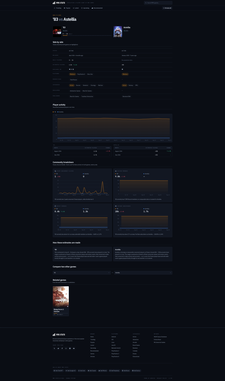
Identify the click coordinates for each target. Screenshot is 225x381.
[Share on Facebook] (62, 348)
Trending (58, 8)
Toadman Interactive (87, 96)
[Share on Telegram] (70, 348)
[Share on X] (54, 348)
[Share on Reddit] (58, 348)
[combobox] (82, 272)
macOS (113, 345)
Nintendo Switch (116, 348)
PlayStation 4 (81, 74)
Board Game (136, 345)
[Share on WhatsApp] (66, 348)
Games (92, 353)
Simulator (85, 85)
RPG (137, 85)
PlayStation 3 (115, 353)
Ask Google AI (71, 370)
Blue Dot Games (87, 91)
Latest (77, 8)
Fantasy (131, 85)
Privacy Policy (162, 378)
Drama (134, 353)
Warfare (100, 85)
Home (92, 337)
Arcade (135, 342)
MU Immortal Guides (159, 342)
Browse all (168, 8)
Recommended (98, 8)
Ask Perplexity (115, 370)
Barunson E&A (126, 96)
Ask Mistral (103, 370)
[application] (112, 128)
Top (171, 378)
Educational (136, 356)
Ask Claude (93, 370)
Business (135, 348)
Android (114, 337)
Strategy (93, 85)
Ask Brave (126, 370)
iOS (112, 339)
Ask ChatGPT (59, 370)
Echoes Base (157, 339)
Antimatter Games (75, 91)
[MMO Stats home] (59, 3)
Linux (113, 342)
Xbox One (90, 74)
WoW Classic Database (160, 337)
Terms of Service (149, 378)
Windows (72, 74)
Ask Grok (82, 370)
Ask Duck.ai (137, 370)
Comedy (135, 351)
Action (72, 85)
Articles (92, 356)
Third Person (73, 80)
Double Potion (70, 378)
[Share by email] (73, 348)
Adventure (136, 339)
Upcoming (86, 8)
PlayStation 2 (115, 351)
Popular (68, 8)
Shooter (78, 85)
